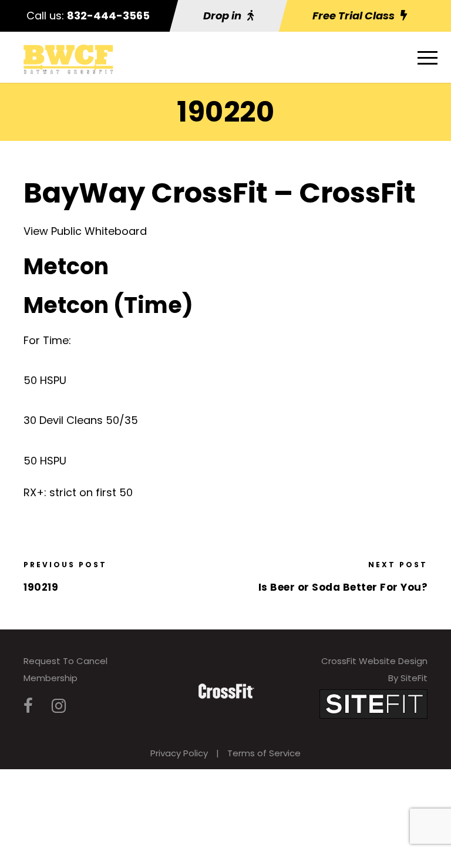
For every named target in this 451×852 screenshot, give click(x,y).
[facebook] (28, 706)
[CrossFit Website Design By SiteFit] (373, 703)
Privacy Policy (179, 753)
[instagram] (59, 706)
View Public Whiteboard (85, 231)
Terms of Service (264, 753)
